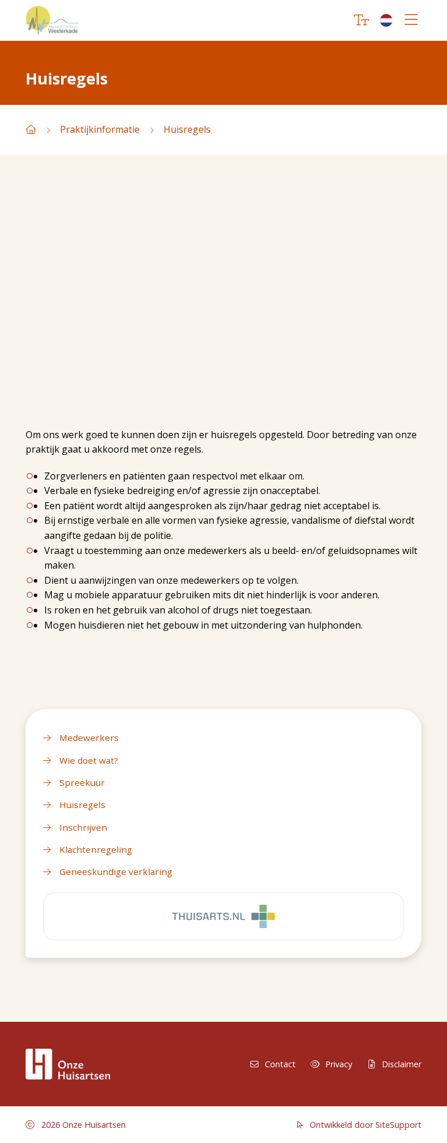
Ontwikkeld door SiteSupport (364, 1124)
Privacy (338, 1064)
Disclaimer (401, 1064)
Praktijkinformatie (100, 129)
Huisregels (187, 129)
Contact (280, 1064)
